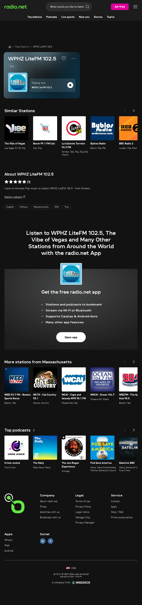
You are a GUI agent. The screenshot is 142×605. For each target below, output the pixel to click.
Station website (13, 197)
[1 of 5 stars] (6, 182)
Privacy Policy (83, 506)
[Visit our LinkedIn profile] (42, 541)
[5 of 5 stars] (24, 182)
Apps (114, 506)
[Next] (134, 109)
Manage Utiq (82, 517)
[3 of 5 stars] (15, 182)
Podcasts (51, 17)
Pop (12, 66)
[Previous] (124, 109)
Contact (115, 501)
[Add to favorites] (64, 58)
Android (8, 551)
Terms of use (82, 501)
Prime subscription (122, 517)
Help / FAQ (117, 512)
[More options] (73, 58)
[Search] (87, 6)
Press (43, 506)
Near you (84, 17)
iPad (6, 545)
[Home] (9, 46)
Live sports (68, 17)
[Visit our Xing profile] (50, 541)
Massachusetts (41, 207)
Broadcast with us (50, 517)
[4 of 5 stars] (20, 182)
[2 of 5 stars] (11, 182)
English (10, 207)
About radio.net (49, 501)
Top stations (35, 17)
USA (57, 207)
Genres (98, 17)
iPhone (8, 540)
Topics (110, 17)
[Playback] (70, 85)
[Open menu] (135, 6)
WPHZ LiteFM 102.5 (42, 88)
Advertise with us (50, 512)
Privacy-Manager (85, 522)
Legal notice (82, 512)
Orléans (24, 207)
